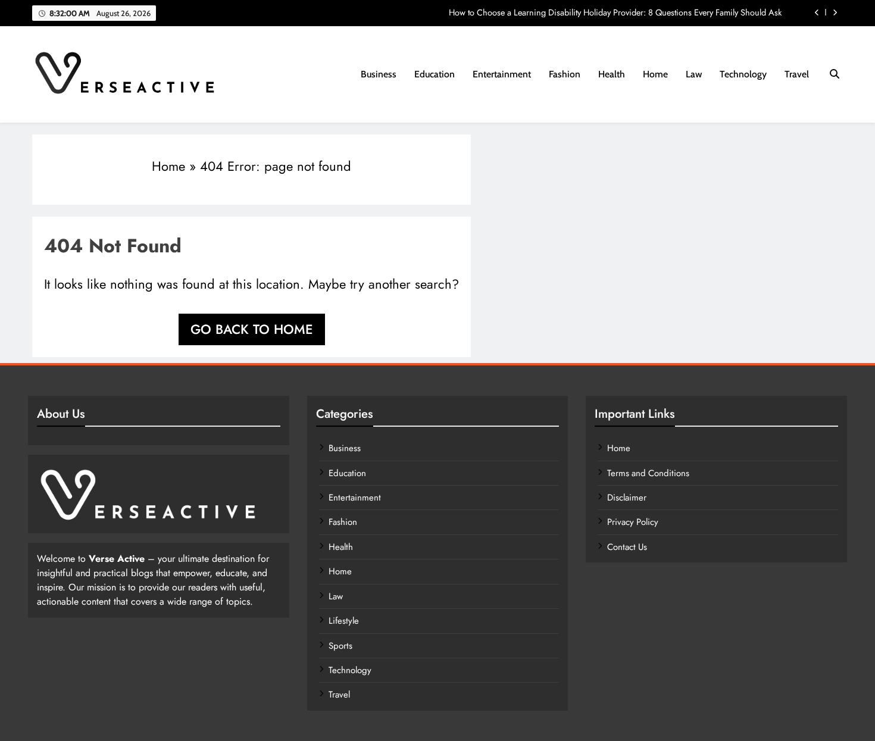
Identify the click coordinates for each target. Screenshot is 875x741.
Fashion (564, 74)
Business (378, 74)
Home (655, 74)
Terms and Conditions (648, 473)
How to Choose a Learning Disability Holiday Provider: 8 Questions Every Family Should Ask (615, 12)
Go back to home (251, 329)
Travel (797, 74)
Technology (743, 74)
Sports (340, 645)
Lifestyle (344, 620)
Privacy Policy (632, 522)
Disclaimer (626, 497)
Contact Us (627, 547)
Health (611, 74)
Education (434, 74)
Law (694, 74)
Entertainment (502, 74)
